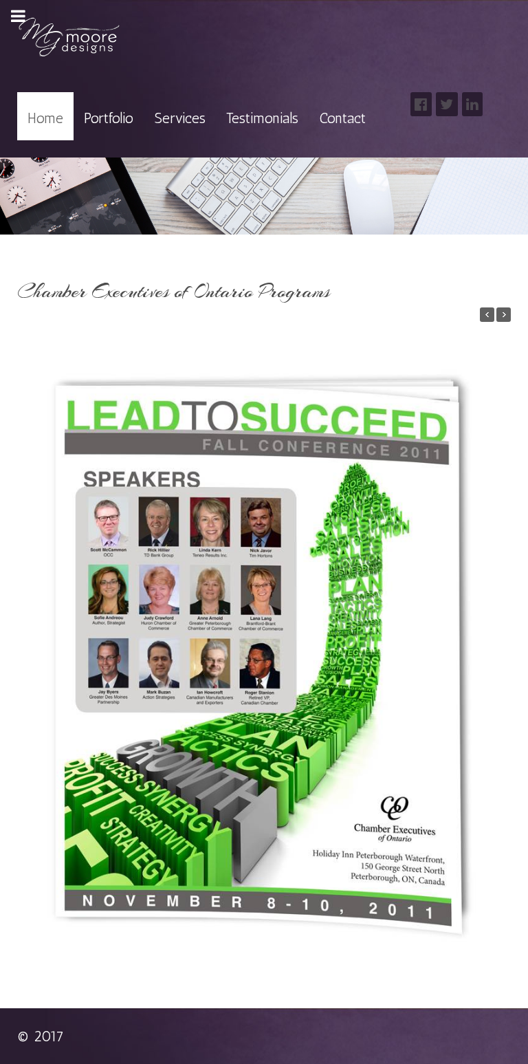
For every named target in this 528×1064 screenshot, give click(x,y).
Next (499, 636)
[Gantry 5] (68, 37)
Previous (29, 636)
